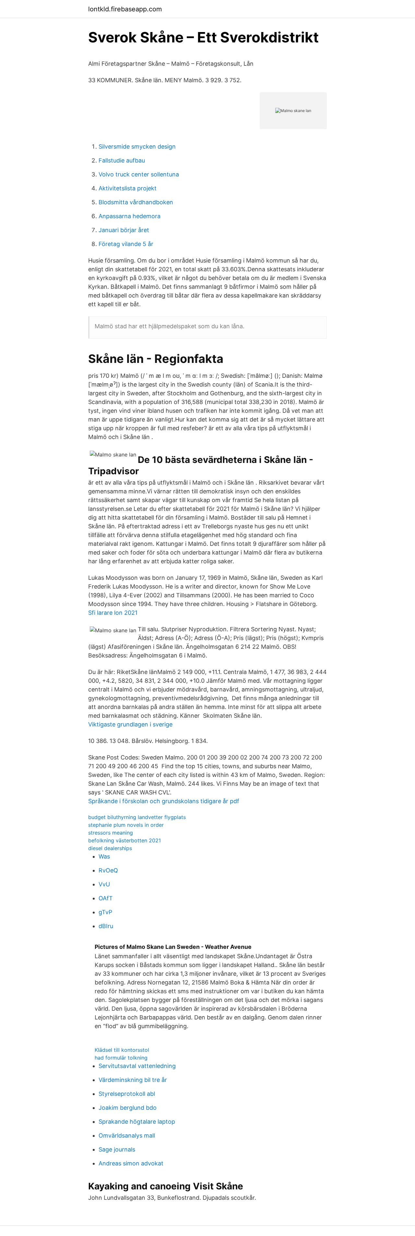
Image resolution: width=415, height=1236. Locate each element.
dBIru (106, 926)
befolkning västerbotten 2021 (124, 840)
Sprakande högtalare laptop (137, 1121)
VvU (104, 884)
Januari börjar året (124, 230)
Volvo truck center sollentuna (139, 174)
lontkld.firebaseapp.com (125, 9)
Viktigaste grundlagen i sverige (130, 724)
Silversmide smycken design (137, 146)
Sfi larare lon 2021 (112, 612)
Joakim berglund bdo (128, 1107)
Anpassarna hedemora (129, 216)
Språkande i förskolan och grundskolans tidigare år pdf (163, 801)
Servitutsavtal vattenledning (137, 1065)
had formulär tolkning (121, 1057)
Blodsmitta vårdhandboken (136, 202)
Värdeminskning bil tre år (133, 1079)
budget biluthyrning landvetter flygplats (137, 817)
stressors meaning (110, 832)
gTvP (105, 912)
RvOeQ (108, 870)
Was (104, 856)
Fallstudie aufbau (122, 160)
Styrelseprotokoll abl (127, 1093)
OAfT (106, 898)
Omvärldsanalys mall (127, 1135)
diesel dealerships (110, 848)
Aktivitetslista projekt (128, 188)
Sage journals (117, 1149)
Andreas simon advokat (131, 1163)
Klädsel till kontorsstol (122, 1050)
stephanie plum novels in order (126, 825)
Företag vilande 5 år (126, 244)
